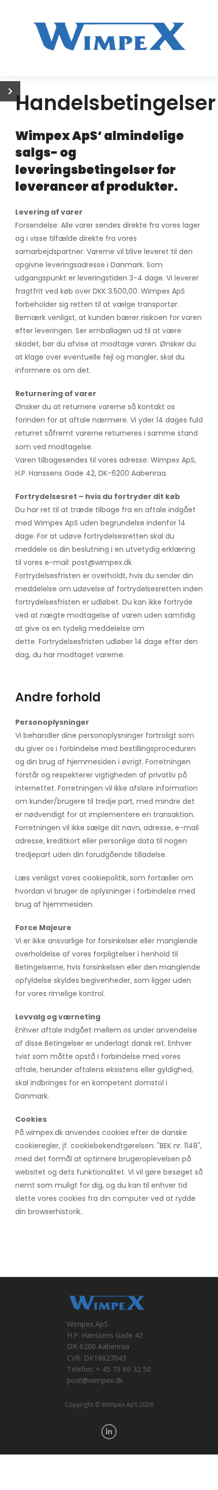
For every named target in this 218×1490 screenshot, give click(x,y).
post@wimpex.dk (95, 1380)
